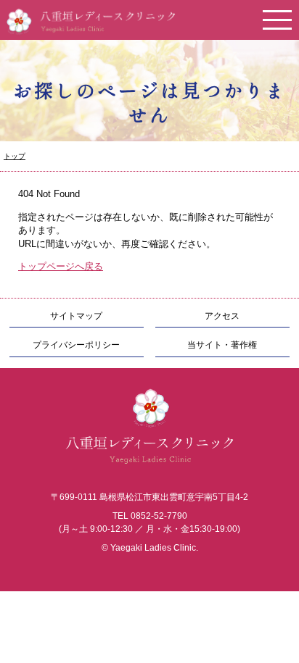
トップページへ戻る (60, 266)
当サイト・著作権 (222, 345)
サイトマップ (76, 316)
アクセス (222, 316)
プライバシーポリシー (76, 345)
